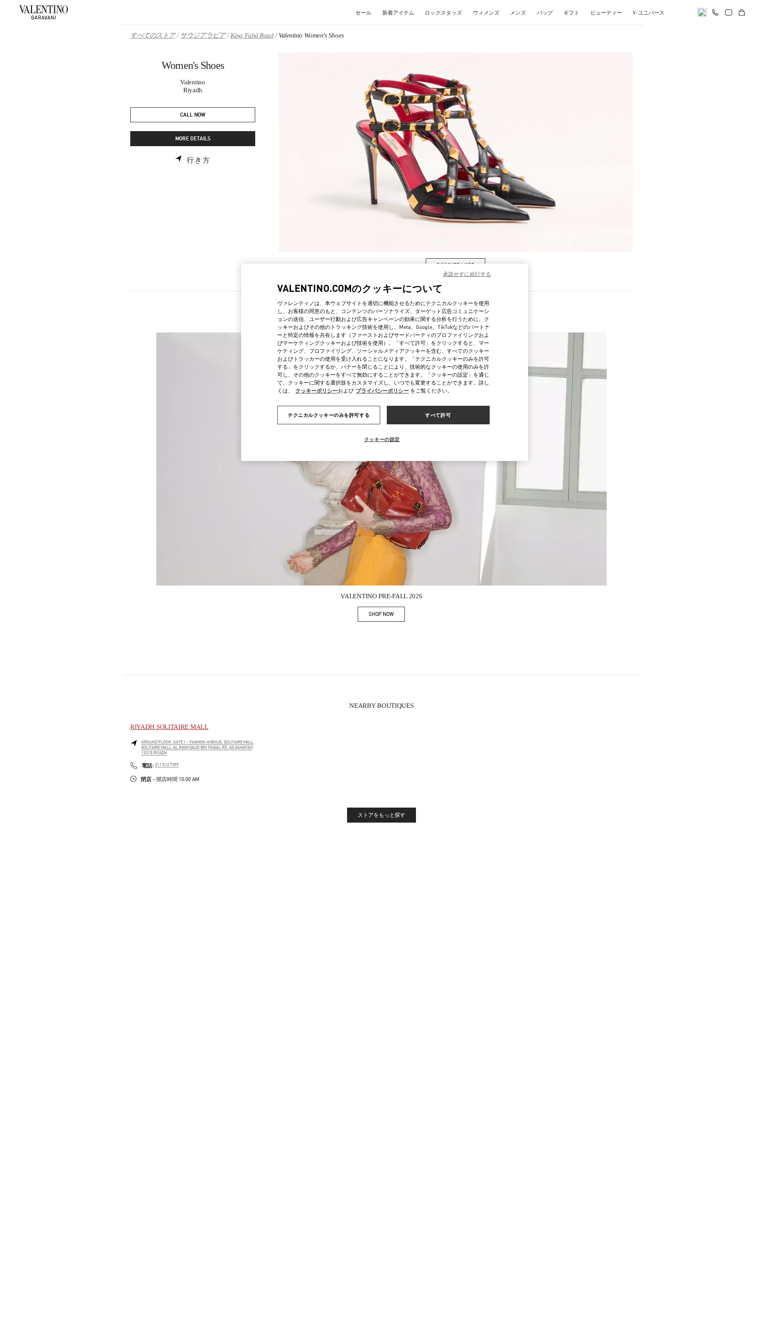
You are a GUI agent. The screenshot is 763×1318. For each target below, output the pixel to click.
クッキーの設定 (382, 439)
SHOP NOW (387, 615)
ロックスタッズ (443, 12)
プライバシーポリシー (382, 390)
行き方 (199, 160)
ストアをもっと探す (381, 815)
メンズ (518, 12)
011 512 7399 (167, 764)
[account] (728, 12)
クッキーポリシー (316, 390)
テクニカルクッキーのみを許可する (329, 415)
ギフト (571, 12)
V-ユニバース (649, 12)
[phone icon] (715, 11)
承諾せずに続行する (467, 274)
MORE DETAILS (193, 139)
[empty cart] (741, 12)
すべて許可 (438, 415)
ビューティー (606, 12)
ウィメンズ (486, 12)
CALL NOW (192, 115)
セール (363, 12)
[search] (702, 12)
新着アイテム (398, 12)
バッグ (545, 12)
